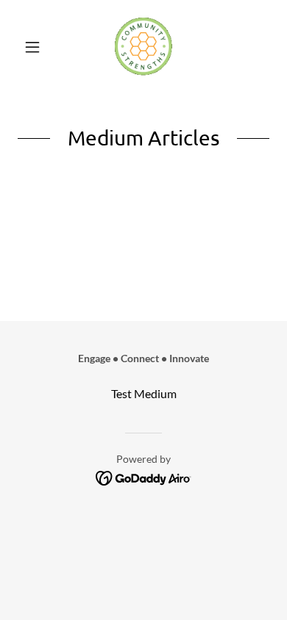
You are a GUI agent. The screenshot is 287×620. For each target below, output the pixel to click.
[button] (36, 47)
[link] (143, 47)
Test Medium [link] (144, 393)
